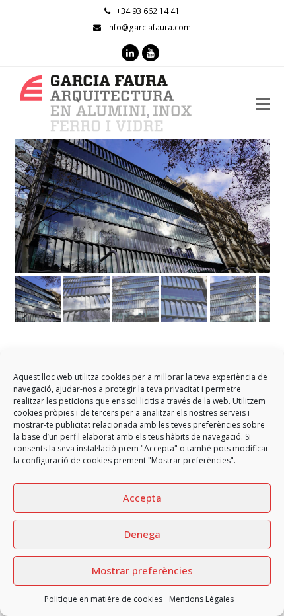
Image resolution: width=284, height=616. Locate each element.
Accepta (142, 497)
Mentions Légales (201, 599)
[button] (26, 216)
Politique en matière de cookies (103, 599)
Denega (142, 534)
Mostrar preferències (142, 570)
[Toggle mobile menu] (263, 103)
